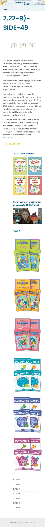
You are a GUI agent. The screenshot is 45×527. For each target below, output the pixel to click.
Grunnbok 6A (14, 144)
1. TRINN (16, 480)
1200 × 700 (8, 137)
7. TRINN (16, 507)
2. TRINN (16, 484)
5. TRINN (16, 498)
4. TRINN (16, 493)
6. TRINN (16, 503)
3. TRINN (16, 489)
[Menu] (5, 10)
